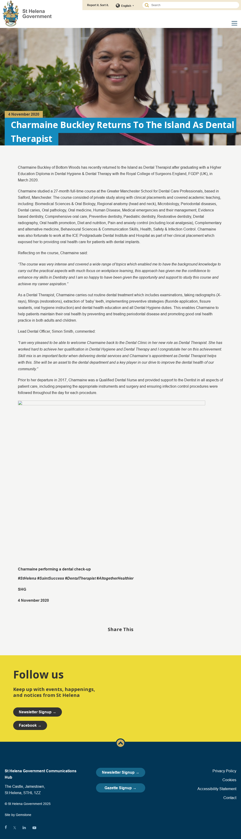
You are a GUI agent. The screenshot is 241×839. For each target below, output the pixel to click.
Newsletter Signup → (120, 772)
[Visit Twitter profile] (14, 827)
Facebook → (30, 725)
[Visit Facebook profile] (6, 827)
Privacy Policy (224, 771)
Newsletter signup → (37, 712)
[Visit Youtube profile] (34, 827)
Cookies (229, 780)
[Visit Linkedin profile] (24, 827)
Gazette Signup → (120, 788)
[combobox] (193, 5)
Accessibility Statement (216, 789)
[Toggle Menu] (234, 23)
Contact (229, 798)
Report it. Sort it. (98, 5)
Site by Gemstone (18, 815)
